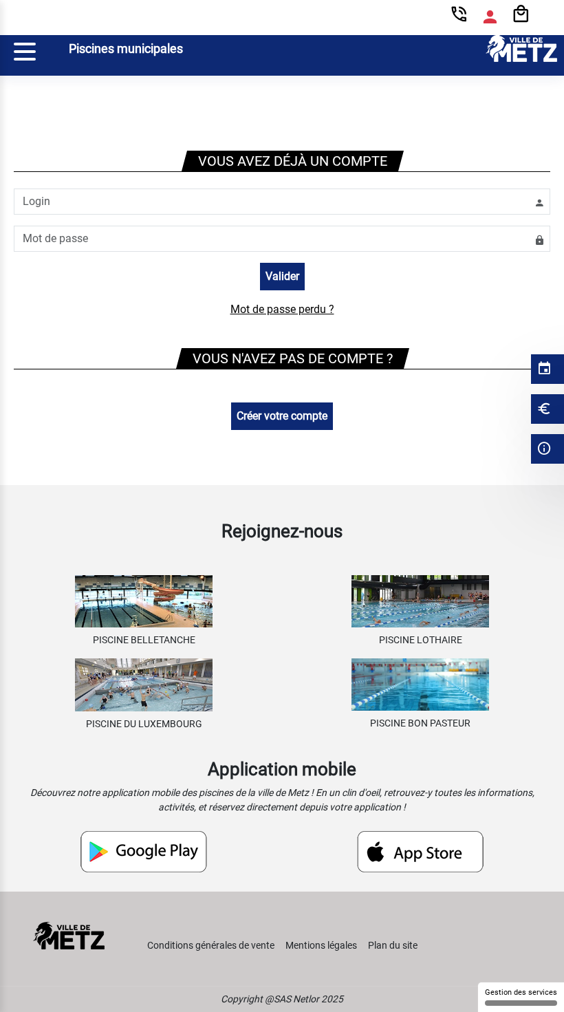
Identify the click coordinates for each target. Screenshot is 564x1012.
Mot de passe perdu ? (282, 309)
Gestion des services (521, 992)
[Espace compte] (490, 17)
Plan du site (392, 945)
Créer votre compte (282, 415)
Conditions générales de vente (210, 945)
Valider (282, 276)
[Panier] (521, 15)
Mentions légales (321, 945)
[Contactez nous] (459, 17)
